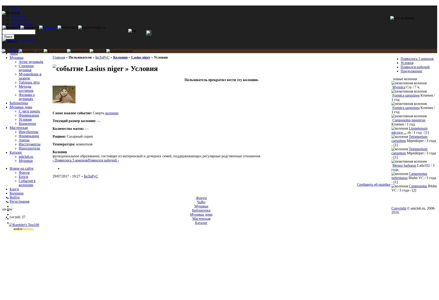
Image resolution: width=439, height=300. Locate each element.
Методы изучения (26, 89)
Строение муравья (26, 68)
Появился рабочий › (103, 160)
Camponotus (418, 186)
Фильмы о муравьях (27, 97)
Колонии (120, 57)
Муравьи (17, 58)
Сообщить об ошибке (373, 184)
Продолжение (411, 71)
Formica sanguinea (406, 95)
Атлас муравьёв (31, 62)
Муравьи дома (21, 107)
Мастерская (19, 128)
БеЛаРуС (102, 57)
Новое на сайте (21, 168)
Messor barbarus (404, 165)
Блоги (23, 177)
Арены (24, 140)
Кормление (27, 123)
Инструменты (29, 144)
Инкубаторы (28, 132)
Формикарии (29, 115)
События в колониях (27, 183)
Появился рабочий (415, 67)
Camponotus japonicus (408, 120)
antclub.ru (26, 156)
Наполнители (29, 148)
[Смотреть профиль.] (64, 102)
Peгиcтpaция (19, 201)
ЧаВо (14, 53)
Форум (16, 7)
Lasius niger (140, 57)
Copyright (398, 208)
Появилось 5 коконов (417, 59)
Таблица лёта (29, 82)
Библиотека (19, 103)
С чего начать (29, 111)
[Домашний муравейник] (48, 27)
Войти (15, 197)
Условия (25, 119)
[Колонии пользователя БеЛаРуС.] (63, 168)
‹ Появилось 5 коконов (70, 160)
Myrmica (398, 87)
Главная (59, 57)
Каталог (16, 152)
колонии (111, 113)
